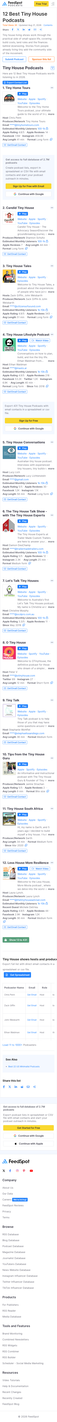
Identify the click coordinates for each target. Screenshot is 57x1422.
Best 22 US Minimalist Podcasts (24, 1066)
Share (6, 29)
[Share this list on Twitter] (18, 29)
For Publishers (10, 1304)
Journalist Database (13, 1258)
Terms (5, 1217)
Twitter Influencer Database (18, 1281)
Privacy (6, 1211)
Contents (47, 25)
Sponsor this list (41, 59)
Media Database (11, 1316)
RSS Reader (9, 1310)
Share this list (12, 1080)
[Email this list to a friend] (35, 29)
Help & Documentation (15, 1386)
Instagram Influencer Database (20, 1275)
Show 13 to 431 (18, 939)
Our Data (7, 1193)
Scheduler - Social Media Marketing (22, 1363)
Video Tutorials (11, 1380)
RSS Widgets (9, 1345)
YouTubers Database (14, 1264)
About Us (7, 1187)
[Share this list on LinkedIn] (24, 29)
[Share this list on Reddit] (29, 29)
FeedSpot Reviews (13, 1205)
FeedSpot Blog (10, 1403)
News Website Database (16, 1269)
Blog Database (10, 1240)
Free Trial (41, 3)
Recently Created (12, 1398)
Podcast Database (13, 1246)
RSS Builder (9, 1357)
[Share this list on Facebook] (12, 29)
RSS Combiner (10, 1351)
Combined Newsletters (15, 1339)
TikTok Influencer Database (18, 1287)
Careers (14, 1199)
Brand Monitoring (12, 1333)
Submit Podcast (14, 59)
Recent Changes (11, 1392)
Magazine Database (13, 1252)
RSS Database (10, 1234)
